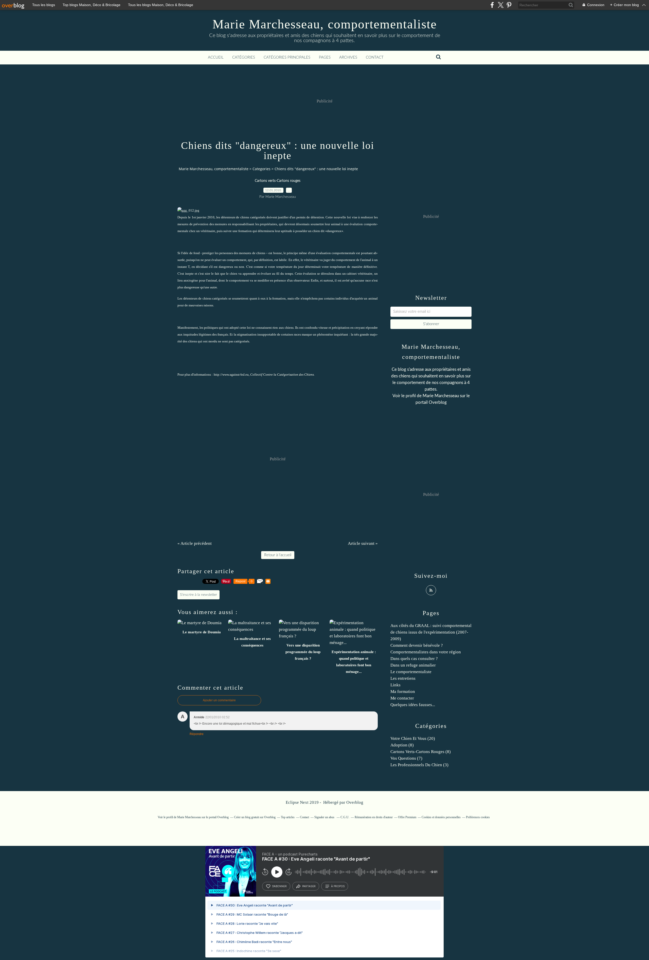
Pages (325, 57)
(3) (419, 764)
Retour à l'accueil (277, 555)
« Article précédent (194, 543)
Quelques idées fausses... (412, 704)
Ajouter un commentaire (219, 700)
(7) (406, 758)
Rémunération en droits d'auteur (374, 817)
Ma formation (402, 691)
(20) (412, 738)
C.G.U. (344, 817)
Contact (375, 57)
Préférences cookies (478, 817)
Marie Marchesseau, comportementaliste (324, 24)
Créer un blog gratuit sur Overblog (255, 817)
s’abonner (279, 886)
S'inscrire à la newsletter (198, 595)
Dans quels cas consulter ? (414, 658)
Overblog (354, 802)
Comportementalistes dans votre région (425, 652)
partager (309, 886)
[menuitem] (215, 57)
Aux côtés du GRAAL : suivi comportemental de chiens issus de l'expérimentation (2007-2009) (431, 632)
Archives (348, 57)
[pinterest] (509, 5)
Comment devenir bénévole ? (416, 645)
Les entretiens (403, 678)
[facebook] (492, 5)
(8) (402, 745)
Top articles (288, 817)
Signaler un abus (324, 817)
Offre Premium (407, 817)
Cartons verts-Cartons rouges (277, 181)
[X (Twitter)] (500, 5)
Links (395, 685)
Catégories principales (287, 57)
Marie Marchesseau (441, 396)
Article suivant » (363, 543)
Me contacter (402, 698)
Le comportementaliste (410, 671)
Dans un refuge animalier (413, 665)
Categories (262, 168)
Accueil (216, 57)
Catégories (243, 57)
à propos (338, 886)
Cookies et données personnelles (441, 817)
